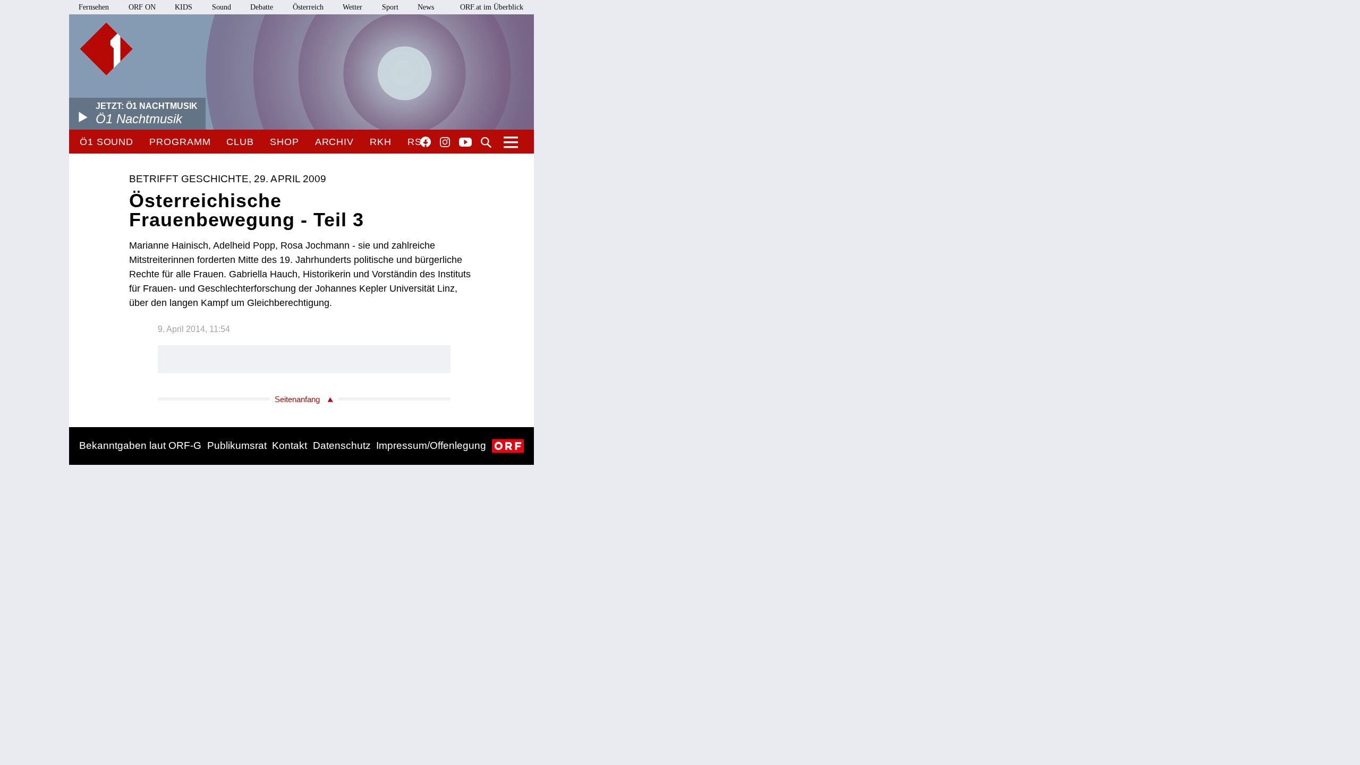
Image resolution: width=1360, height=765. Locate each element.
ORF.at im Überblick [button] (491, 7)
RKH (381, 142)
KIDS (183, 7)
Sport (390, 7)
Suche (486, 142)
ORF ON (142, 7)
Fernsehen (94, 7)
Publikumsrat (237, 445)
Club (240, 142)
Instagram (445, 142)
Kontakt (289, 445)
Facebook (425, 142)
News (426, 7)
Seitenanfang (297, 399)
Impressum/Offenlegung (431, 445)
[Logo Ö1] (106, 48)
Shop (284, 142)
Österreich (308, 7)
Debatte (261, 7)
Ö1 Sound (106, 142)
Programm (179, 142)
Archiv (334, 142)
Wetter (352, 7)
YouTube (465, 143)
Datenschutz (342, 445)
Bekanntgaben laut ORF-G (140, 445)
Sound (221, 7)
